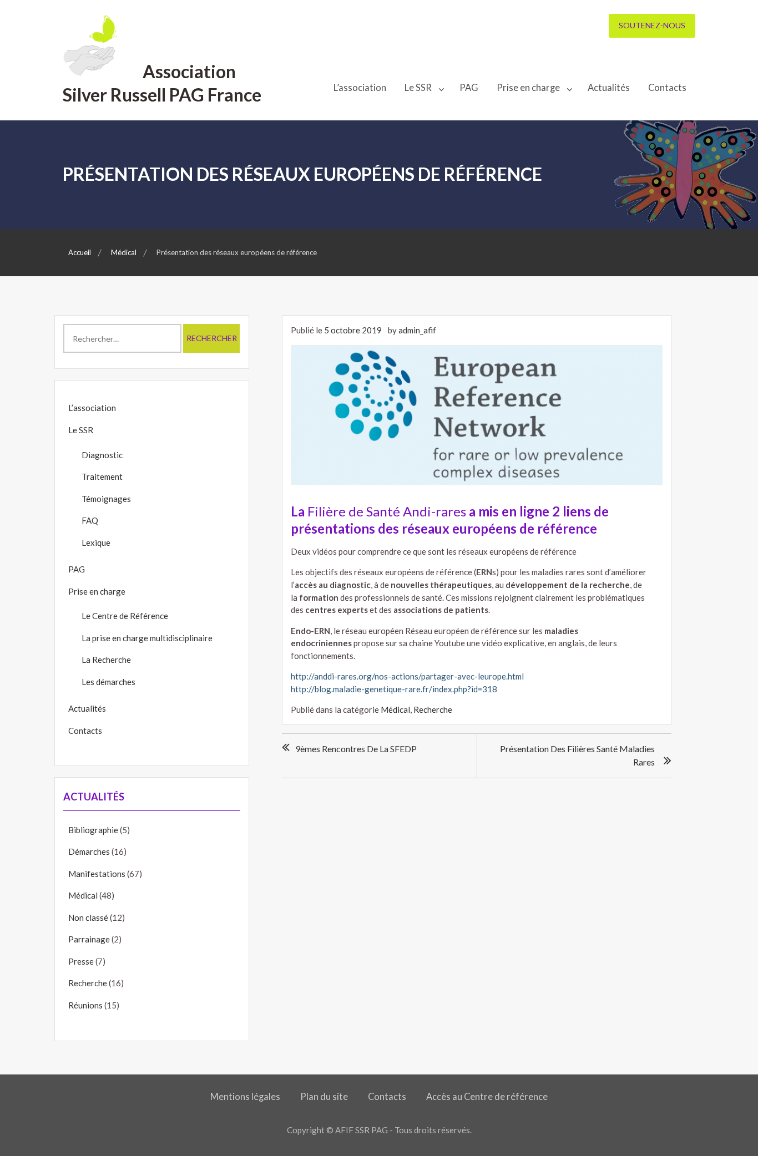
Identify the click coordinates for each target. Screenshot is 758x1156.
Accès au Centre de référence (487, 1096)
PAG (468, 87)
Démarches (89, 851)
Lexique (96, 542)
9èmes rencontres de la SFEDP (356, 748)
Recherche (432, 709)
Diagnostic (102, 455)
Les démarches (108, 682)
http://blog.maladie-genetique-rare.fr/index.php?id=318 (394, 689)
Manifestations (96, 874)
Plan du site (324, 1096)
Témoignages (106, 499)
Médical (395, 709)
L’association (359, 87)
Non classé (88, 917)
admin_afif (417, 330)
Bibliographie (93, 830)
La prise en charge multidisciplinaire (147, 638)
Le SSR (418, 87)
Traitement (102, 476)
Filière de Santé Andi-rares (386, 511)
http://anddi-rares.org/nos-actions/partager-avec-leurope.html (407, 676)
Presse (81, 961)
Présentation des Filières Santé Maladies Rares (577, 755)
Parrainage (89, 939)
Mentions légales (245, 1096)
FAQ (90, 520)
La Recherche (106, 660)
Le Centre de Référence (125, 616)
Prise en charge (528, 87)
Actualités (609, 87)
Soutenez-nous (652, 25)
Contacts (667, 87)
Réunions (85, 1005)
